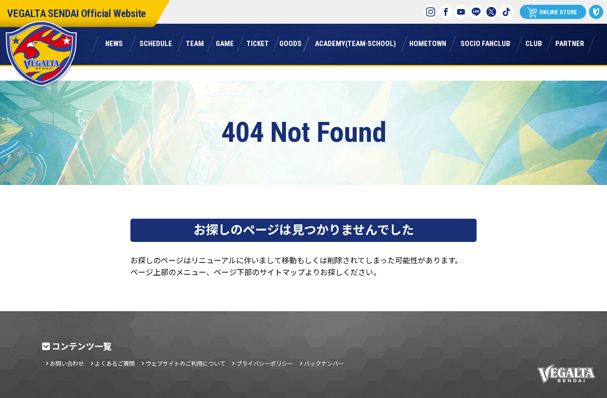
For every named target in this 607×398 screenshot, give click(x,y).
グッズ (290, 43)
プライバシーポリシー (264, 363)
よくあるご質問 (115, 363)
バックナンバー (324, 363)
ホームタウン (427, 43)
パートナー (569, 43)
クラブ (533, 43)
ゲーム (224, 43)
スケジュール (156, 43)
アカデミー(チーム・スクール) (355, 43)
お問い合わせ (67, 363)
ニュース (114, 43)
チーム (194, 43)
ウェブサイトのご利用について (185, 363)
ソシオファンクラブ (485, 43)
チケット (257, 43)
